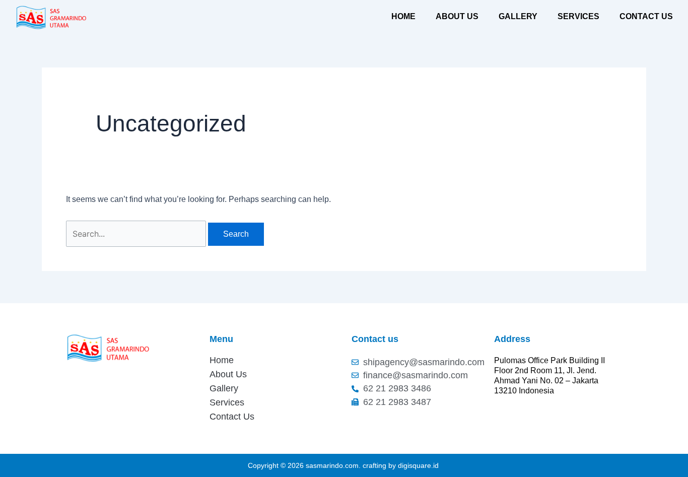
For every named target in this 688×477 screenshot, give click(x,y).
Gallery (518, 16)
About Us (457, 16)
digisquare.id (418, 465)
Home (403, 16)
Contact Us (646, 16)
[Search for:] (137, 234)
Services (578, 16)
